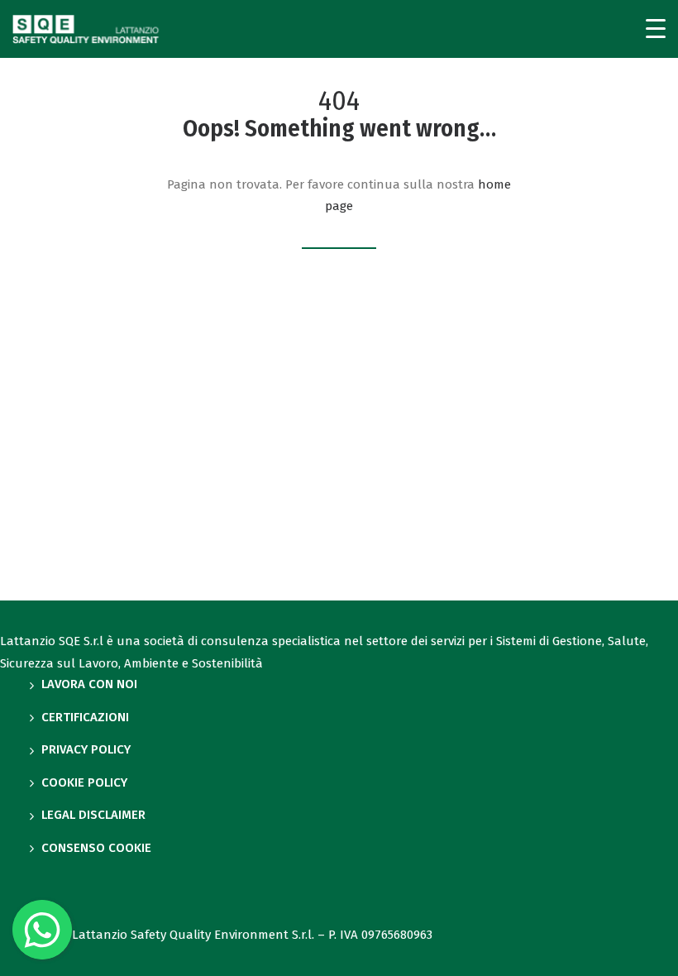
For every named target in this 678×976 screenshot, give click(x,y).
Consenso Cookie (96, 847)
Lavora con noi (89, 684)
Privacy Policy (86, 749)
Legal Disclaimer (93, 814)
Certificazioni (85, 717)
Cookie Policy (84, 782)
